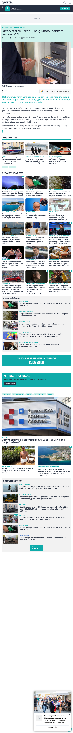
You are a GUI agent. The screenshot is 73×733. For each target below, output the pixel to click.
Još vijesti (35, 548)
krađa (5, 167)
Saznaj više (52, 727)
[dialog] (52, 711)
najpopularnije (12, 480)
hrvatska (6, 394)
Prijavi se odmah (10, 383)
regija (29, 394)
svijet (50, 394)
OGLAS (36, 18)
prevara (12, 167)
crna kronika (40, 394)
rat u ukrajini (18, 394)
